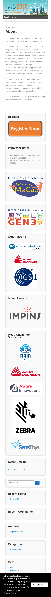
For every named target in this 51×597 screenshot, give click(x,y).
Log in (12, 567)
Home (8, 27)
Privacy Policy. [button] (10, 593)
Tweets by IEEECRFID (16, 469)
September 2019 (16, 532)
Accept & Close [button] (39, 585)
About (11, 31)
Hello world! (14, 499)
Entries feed (14, 570)
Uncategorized (15, 549)
